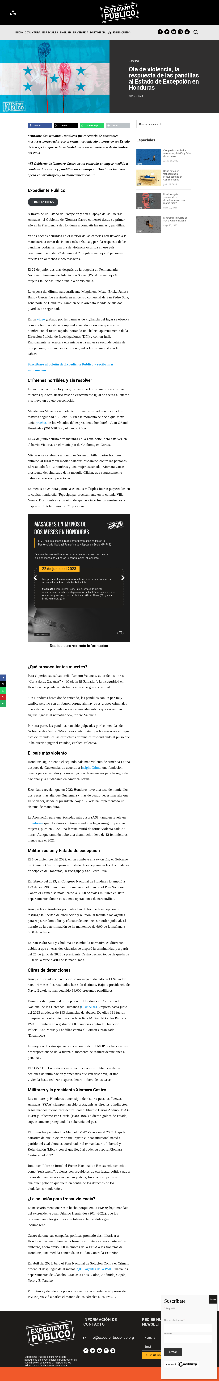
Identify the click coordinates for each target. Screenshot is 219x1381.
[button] (13, 12)
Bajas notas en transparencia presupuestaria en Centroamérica (172, 175)
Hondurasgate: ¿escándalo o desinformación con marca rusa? (174, 198)
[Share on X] (3, 684)
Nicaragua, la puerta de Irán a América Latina (175, 219)
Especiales (50, 32)
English (65, 32)
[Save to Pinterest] (3, 697)
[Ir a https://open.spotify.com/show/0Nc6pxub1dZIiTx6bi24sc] (187, 31)
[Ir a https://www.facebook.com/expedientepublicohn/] (160, 31)
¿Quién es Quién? (119, 32)
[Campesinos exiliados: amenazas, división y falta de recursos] (148, 151)
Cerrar (213, 1299)
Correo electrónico (174, 1320)
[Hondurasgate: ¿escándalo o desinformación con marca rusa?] (148, 194)
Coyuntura (33, 32)
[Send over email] (3, 703)
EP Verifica (80, 32)
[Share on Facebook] (3, 678)
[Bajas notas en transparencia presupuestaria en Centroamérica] (148, 171)
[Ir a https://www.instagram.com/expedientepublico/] (180, 31)
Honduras (134, 60)
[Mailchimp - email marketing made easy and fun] (181, 1363)
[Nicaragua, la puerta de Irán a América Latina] (148, 218)
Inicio (19, 32)
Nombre (168, 1333)
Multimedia (98, 32)
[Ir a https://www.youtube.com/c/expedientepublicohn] (173, 31)
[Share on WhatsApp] (3, 690)
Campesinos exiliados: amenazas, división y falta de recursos (177, 153)
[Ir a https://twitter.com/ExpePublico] (166, 31)
